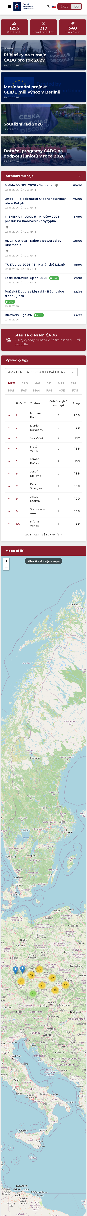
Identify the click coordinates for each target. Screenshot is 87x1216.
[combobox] (41, 372)
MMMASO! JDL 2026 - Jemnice (29, 185)
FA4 (49, 390)
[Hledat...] (48, 6)
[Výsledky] (56, 185)
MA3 (11, 390)
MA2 (61, 383)
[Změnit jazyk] (54, 6)
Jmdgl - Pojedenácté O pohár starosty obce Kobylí (35, 201)
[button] (22, 969)
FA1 (49, 383)
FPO (25, 383)
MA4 (36, 390)
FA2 (73, 383)
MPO (11, 383)
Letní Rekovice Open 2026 (26, 278)
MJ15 (62, 390)
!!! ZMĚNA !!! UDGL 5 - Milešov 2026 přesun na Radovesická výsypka (32, 219)
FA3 (24, 390)
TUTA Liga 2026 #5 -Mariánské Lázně (35, 264)
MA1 (37, 383)
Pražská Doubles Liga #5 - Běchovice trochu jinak (34, 294)
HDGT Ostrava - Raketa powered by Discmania (33, 243)
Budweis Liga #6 (18, 315)
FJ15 (75, 390)
